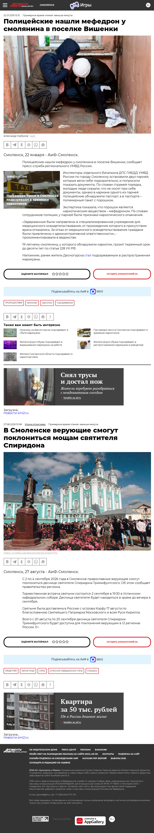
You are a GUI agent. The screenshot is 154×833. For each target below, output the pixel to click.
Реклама (85, 750)
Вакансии (101, 750)
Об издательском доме (43, 750)
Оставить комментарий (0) (122, 274)
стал (88, 255)
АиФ (32, 136)
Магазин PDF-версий (94, 758)
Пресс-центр (69, 750)
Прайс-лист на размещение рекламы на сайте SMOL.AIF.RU (63, 754)
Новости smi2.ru (16, 413)
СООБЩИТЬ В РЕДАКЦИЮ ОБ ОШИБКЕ (49, 763)
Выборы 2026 (118, 758)
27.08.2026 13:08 (13, 424)
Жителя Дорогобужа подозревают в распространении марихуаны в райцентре (118, 343)
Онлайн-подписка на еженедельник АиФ (53, 758)
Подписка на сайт (129, 754)
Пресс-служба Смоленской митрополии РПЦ (30, 552)
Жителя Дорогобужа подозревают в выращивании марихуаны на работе (41, 343)
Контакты (108, 754)
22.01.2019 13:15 (12, 15)
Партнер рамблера (62, 819)
